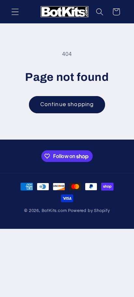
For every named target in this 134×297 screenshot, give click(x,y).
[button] (15, 12)
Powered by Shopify (89, 211)
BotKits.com (54, 211)
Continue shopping (67, 104)
